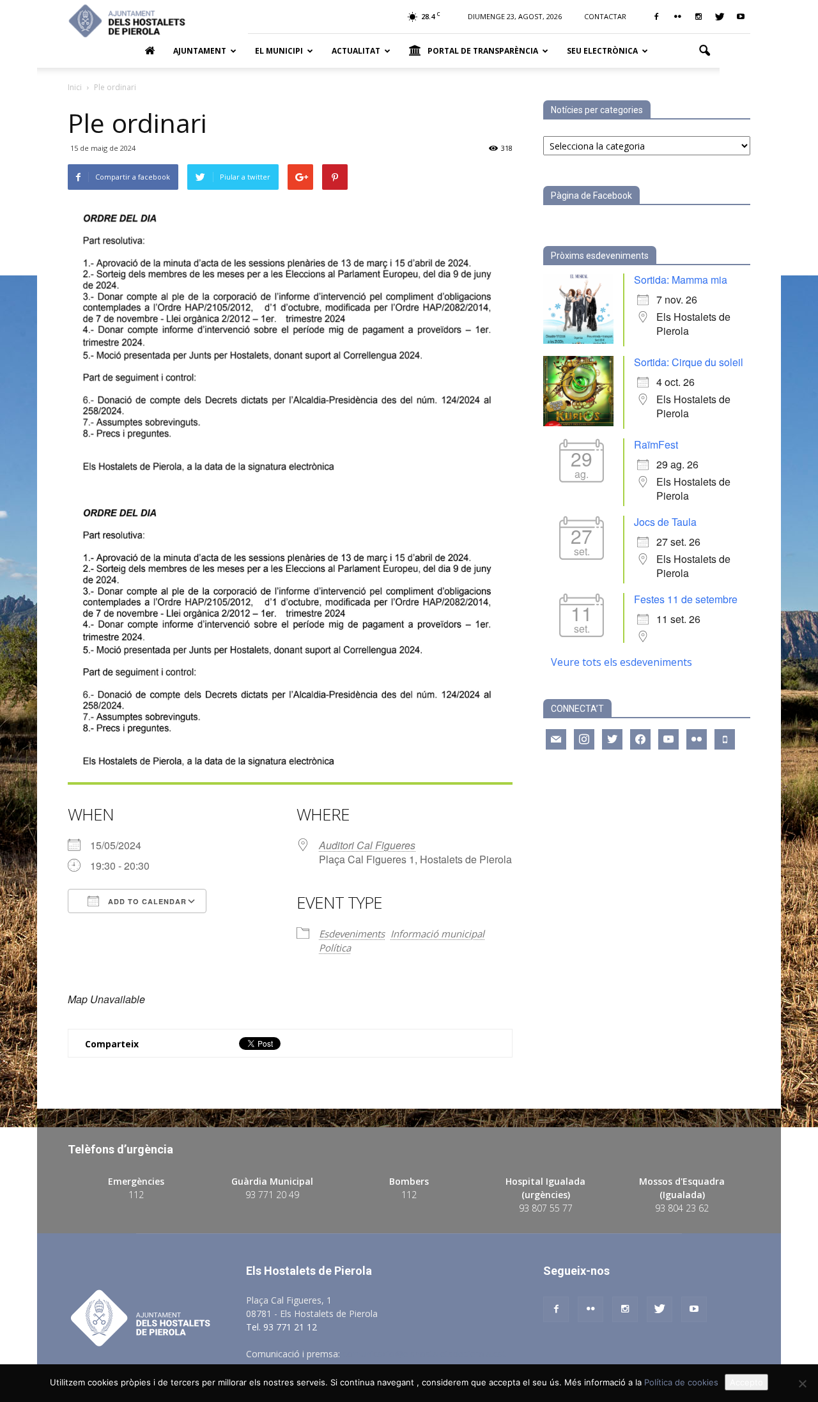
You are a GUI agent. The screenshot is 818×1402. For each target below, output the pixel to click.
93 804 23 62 (682, 1208)
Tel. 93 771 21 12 (281, 1327)
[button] (704, 51)
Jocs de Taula (665, 521)
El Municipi (279, 50)
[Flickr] (677, 16)
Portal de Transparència (483, 50)
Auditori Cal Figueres (367, 845)
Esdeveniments (352, 933)
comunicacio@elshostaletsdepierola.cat (424, 1354)
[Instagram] (698, 16)
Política (335, 947)
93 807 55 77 (546, 1208)
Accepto (746, 1382)
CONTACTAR (605, 16)
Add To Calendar (146, 901)
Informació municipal (437, 933)
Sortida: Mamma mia (680, 279)
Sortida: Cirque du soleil (688, 362)
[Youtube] (740, 16)
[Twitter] (719, 16)
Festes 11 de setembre (685, 599)
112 (136, 1195)
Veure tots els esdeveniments (621, 662)
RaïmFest (656, 444)
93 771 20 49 (272, 1195)
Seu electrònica (602, 50)
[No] (802, 1383)
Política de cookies (681, 1382)
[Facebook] (656, 16)
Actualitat (356, 50)
